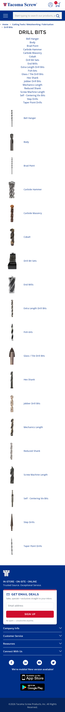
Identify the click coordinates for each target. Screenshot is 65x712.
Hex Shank (32, 77)
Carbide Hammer (32, 49)
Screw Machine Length (32, 91)
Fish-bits (32, 70)
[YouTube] (39, 662)
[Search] (58, 16)
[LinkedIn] (25, 662)
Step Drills (32, 98)
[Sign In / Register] (50, 5)
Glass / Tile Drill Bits (32, 74)
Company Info (11, 628)
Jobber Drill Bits (32, 81)
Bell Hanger (32, 38)
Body (32, 42)
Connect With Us (12, 651)
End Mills (33, 63)
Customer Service (13, 635)
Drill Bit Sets (32, 59)
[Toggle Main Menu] (5, 16)
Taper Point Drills (32, 102)
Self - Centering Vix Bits (32, 95)
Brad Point (32, 45)
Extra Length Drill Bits (32, 67)
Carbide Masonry (32, 52)
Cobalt (32, 56)
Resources (9, 643)
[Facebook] (11, 662)
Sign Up (30, 614)
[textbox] (37, 15)
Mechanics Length (32, 84)
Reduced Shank (32, 88)
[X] (53, 662)
